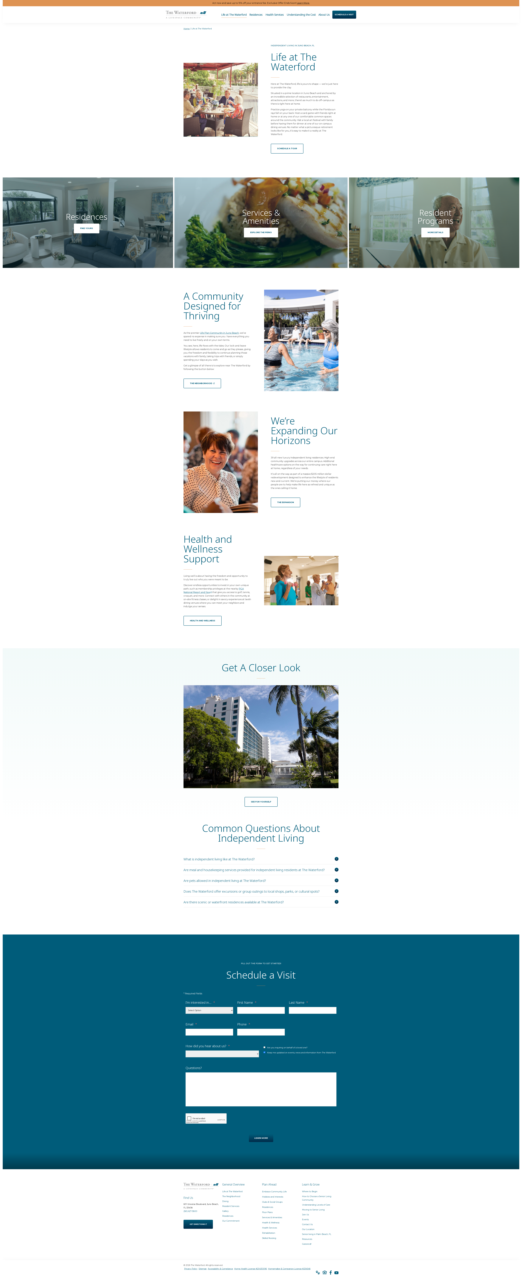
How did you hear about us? (208, 1045)
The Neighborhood (231, 1196)
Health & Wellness (270, 1222)
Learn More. (303, 3)
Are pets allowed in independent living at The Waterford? (225, 880)
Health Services (269, 1228)
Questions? (194, 1067)
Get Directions (197, 1222)
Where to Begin (309, 1191)
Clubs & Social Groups (272, 1202)
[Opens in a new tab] (331, 1273)
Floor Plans (267, 1212)
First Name (247, 1002)
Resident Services (230, 1206)
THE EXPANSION (285, 502)
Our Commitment (231, 1221)
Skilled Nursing (269, 1238)
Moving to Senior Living (313, 1210)
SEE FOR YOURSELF (261, 802)
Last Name (298, 1002)
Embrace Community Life (274, 1191)
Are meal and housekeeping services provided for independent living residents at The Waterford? (254, 869)
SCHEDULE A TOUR (287, 148)
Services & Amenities (272, 1217)
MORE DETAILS (435, 232)
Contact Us (307, 1224)
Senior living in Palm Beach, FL (316, 1234)
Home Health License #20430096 (250, 1269)
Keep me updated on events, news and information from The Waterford (301, 1052)
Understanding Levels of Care (316, 1205)
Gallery (225, 1211)
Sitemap (203, 1269)
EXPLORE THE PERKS (261, 232)
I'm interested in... (200, 1002)
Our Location (308, 1229)
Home (187, 28)
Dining (225, 1201)
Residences (228, 1216)
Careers (306, 1243)
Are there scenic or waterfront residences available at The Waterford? (234, 901)
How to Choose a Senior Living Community (316, 1198)
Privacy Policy (190, 1269)
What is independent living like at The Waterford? (219, 858)
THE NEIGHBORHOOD (201, 382)
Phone (243, 1024)
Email (191, 1024)
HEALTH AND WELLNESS (202, 620)
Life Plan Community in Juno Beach (219, 333)
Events (305, 1219)
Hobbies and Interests (272, 1197)
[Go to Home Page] (186, 16)
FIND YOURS (86, 228)
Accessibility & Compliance (220, 1269)
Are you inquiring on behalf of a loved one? (287, 1047)
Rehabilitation (268, 1233)
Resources (307, 1239)
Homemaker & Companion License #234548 (289, 1269)
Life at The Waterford (232, 1191)
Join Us (305, 1214)
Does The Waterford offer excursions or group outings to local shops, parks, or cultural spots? (251, 891)
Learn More (261, 1138)
